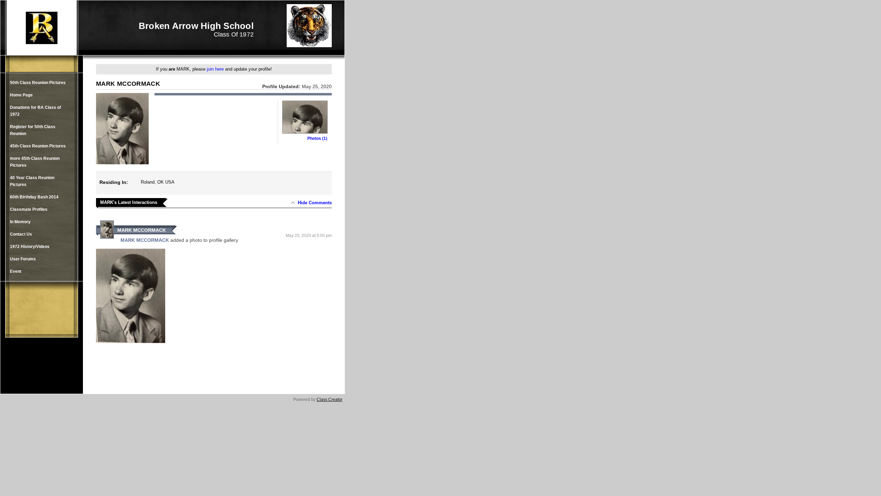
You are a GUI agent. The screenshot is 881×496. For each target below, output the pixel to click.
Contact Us (21, 234)
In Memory (20, 221)
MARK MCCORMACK (141, 230)
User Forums (23, 259)
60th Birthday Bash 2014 (34, 197)
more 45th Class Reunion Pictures (35, 162)
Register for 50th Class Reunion (32, 130)
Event (15, 271)
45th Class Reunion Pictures (38, 146)
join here (215, 69)
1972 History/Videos (30, 246)
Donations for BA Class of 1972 (35, 111)
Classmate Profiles (28, 209)
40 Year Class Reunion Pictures (32, 181)
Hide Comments (315, 202)
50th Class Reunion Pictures (38, 82)
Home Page (21, 95)
